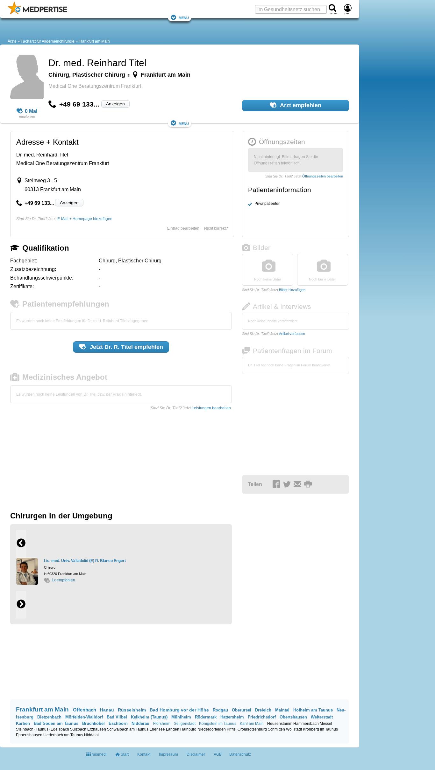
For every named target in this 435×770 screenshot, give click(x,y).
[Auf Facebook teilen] (277, 484)
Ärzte (12, 41)
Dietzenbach (49, 717)
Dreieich (263, 710)
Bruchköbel (93, 723)
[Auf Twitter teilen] (288, 484)
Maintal (282, 710)
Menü (184, 17)
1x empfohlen (63, 580)
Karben (23, 723)
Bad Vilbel (117, 717)
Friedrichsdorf (262, 717)
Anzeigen (115, 103)
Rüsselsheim (132, 709)
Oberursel (241, 710)
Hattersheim (232, 717)
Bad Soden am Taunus (56, 723)
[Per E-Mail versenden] (298, 484)
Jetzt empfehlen (125, 347)
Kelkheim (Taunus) (149, 717)
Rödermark (206, 717)
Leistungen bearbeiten (211, 408)
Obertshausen (293, 717)
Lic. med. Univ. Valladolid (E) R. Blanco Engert (85, 560)
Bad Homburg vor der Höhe (179, 709)
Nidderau (140, 723)
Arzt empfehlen (300, 105)
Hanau (107, 709)
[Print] (309, 484)
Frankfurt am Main (94, 41)
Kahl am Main (252, 723)
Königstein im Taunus (217, 723)
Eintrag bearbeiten (183, 228)
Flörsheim (161, 723)
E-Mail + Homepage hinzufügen (84, 219)
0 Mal (31, 111)
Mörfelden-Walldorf (84, 717)
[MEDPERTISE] (37, 13)
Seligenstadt (185, 723)
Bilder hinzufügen (292, 290)
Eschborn (118, 723)
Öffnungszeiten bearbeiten (322, 176)
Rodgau (220, 710)
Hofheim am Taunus (313, 710)
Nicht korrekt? (216, 228)
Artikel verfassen (292, 334)
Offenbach (84, 709)
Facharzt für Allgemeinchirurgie (48, 41)
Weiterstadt (322, 717)
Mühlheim (181, 717)
